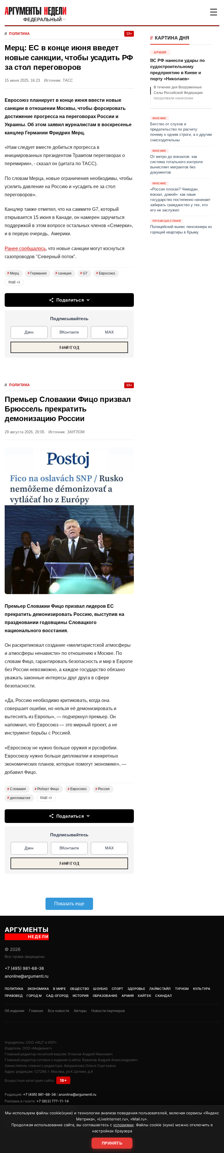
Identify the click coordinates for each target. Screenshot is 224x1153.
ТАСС (68, 80)
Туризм (182, 989)
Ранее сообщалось (25, 248)
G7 (84, 273)
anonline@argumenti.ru (26, 976)
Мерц (13, 273)
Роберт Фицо (47, 789)
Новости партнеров (108, 1010)
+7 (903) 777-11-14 (52, 1101)
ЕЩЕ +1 (14, 282)
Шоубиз (100, 989)
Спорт (117, 989)
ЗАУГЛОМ (76, 432)
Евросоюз (105, 273)
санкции (63, 273)
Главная (36, 1010)
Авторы (80, 1010)
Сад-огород (57, 996)
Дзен (29, 332)
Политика (19, 34)
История (81, 996)
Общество (79, 989)
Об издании (14, 1010)
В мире (59, 989)
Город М (34, 996)
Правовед (13, 996)
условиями (123, 1124)
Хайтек (144, 996)
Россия (102, 789)
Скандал (163, 996)
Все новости (58, 1010)
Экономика (38, 989)
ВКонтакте (69, 332)
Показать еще (69, 903)
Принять (112, 1143)
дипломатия (18, 798)
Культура (201, 989)
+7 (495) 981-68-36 (24, 968)
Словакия (16, 789)
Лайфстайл (160, 989)
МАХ (109, 332)
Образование (105, 996)
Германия (37, 273)
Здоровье (136, 989)
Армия (128, 996)
